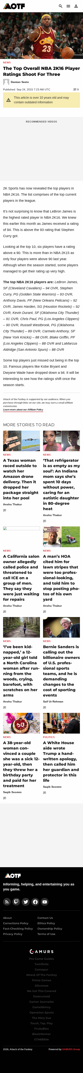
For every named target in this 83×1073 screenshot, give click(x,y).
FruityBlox (41, 1028)
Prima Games (41, 980)
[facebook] (35, 902)
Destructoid (41, 996)
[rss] (7, 902)
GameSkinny (41, 1007)
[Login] (76, 6)
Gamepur (41, 969)
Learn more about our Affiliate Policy (23, 409)
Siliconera (41, 985)
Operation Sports (42, 1012)
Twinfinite (42, 964)
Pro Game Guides (41, 958)
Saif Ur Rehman (53, 701)
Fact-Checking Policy (18, 928)
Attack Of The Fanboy (41, 975)
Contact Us (45, 918)
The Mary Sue (41, 1018)
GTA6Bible (41, 1039)
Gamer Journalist (41, 1002)
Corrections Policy (15, 923)
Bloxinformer (41, 1034)
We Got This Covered (41, 991)
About (7, 918)
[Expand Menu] (68, 6)
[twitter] (26, 902)
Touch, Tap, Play (41, 1023)
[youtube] (45, 902)
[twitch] (16, 902)
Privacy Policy (12, 934)
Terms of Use (46, 934)
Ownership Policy (49, 928)
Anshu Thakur (12, 504)
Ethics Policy (46, 923)
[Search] (60, 6)
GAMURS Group (71, 1049)
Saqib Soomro (12, 792)
